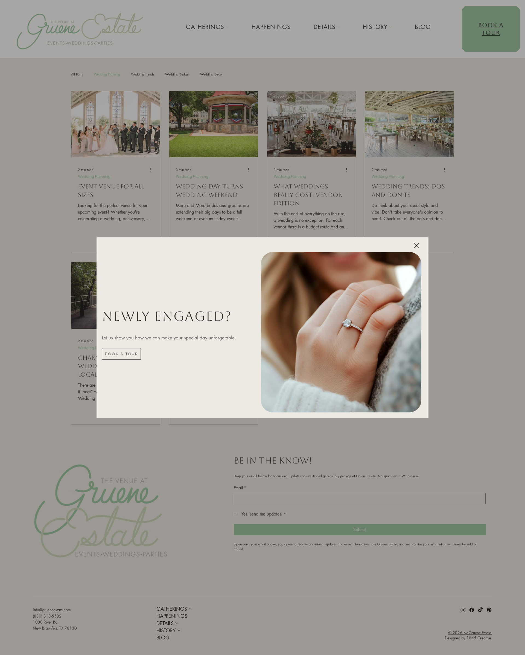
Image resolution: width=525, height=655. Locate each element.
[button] (416, 246)
